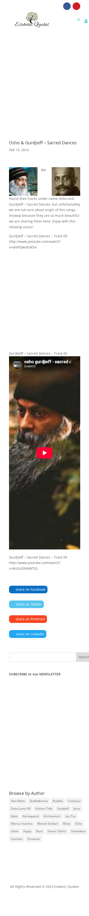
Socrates (17, 839)
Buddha (58, 801)
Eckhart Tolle (43, 809)
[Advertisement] (44, 74)
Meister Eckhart (47, 824)
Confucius (74, 801)
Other (15, 831)
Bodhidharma (39, 801)
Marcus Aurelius (22, 824)
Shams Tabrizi (56, 831)
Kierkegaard (31, 816)
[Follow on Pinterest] (76, 6)
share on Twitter (29, 604)
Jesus (77, 809)
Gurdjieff (63, 809)
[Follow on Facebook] (67, 6)
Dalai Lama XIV (21, 809)
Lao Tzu (70, 816)
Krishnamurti (52, 816)
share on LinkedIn (30, 634)
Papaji (27, 831)
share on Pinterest (30, 619)
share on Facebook (30, 589)
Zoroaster (33, 839)
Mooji (66, 824)
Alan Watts (18, 801)
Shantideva (78, 831)
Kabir (14, 816)
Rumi (39, 831)
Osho (78, 824)
